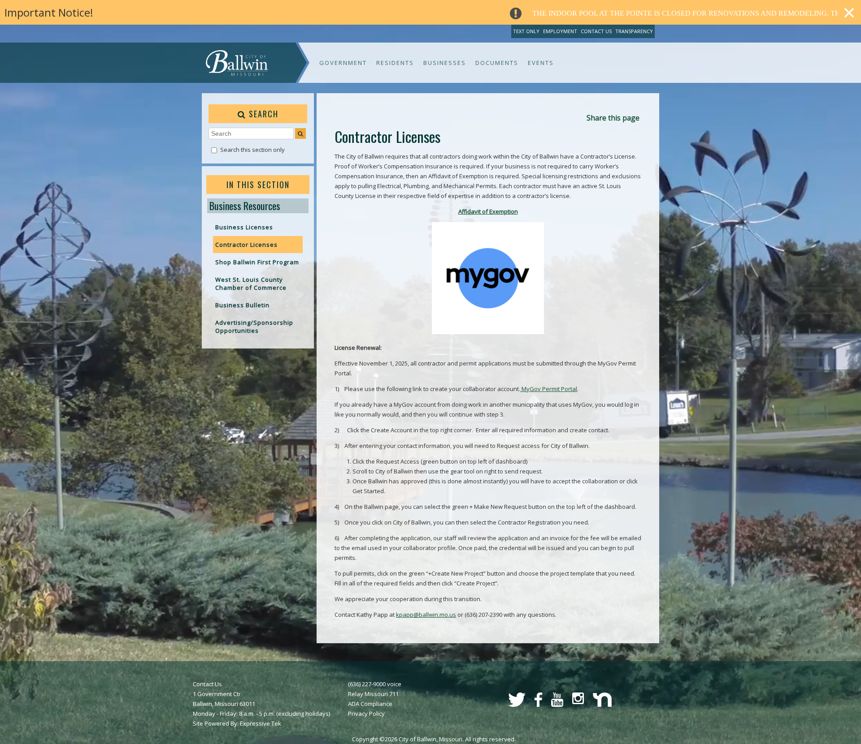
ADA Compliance (370, 704)
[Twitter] (517, 705)
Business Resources (244, 205)
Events (541, 63)
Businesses (444, 63)
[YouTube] (557, 705)
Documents (496, 63)
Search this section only (252, 150)
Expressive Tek (260, 723)
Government (343, 63)
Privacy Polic (365, 714)
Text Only (526, 31)
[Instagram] (578, 702)
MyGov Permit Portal (548, 389)
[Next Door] (602, 705)
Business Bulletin (242, 305)
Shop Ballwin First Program (257, 262)
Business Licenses (244, 227)
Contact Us (596, 31)
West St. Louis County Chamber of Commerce (251, 283)
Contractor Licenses (246, 245)
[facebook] (538, 705)
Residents (395, 63)
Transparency (634, 31)
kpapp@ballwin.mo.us (426, 615)
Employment (560, 31)
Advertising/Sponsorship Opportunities (254, 326)
